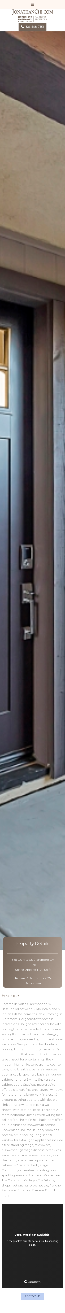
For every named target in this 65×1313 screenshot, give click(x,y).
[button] (32, 4)
